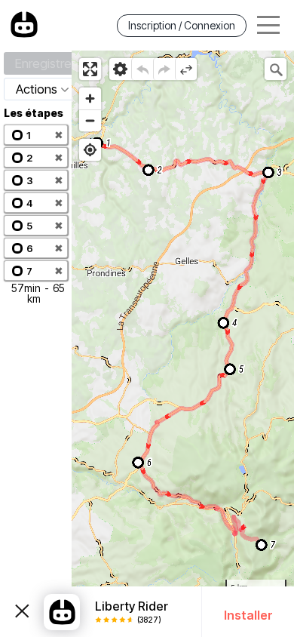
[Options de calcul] (120, 69)
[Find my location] (90, 150)
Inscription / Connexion (181, 25)
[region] (183, 344)
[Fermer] (22, 612)
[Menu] (268, 25)
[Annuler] (142, 69)
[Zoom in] (90, 98)
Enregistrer (45, 63)
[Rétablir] (164, 69)
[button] (36, 135)
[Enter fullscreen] (90, 69)
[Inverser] (186, 69)
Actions (36, 89)
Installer (248, 615)
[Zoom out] (90, 120)
